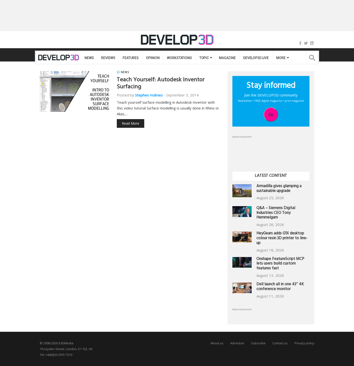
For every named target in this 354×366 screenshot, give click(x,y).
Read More (130, 123)
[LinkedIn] (311, 43)
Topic (204, 58)
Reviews (108, 58)
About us (216, 343)
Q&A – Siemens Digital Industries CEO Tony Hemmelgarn (275, 213)
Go (271, 114)
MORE (280, 58)
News (89, 58)
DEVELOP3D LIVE (256, 58)
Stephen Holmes (149, 95)
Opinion (152, 58)
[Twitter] (305, 43)
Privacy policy (304, 343)
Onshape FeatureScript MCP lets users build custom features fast (280, 264)
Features (130, 58)
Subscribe (258, 343)
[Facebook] (300, 43)
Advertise (237, 343)
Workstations (179, 58)
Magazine (227, 58)
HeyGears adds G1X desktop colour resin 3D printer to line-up (282, 238)
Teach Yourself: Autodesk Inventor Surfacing (161, 84)
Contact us (280, 343)
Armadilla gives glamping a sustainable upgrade (279, 189)
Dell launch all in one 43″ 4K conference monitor (280, 287)
